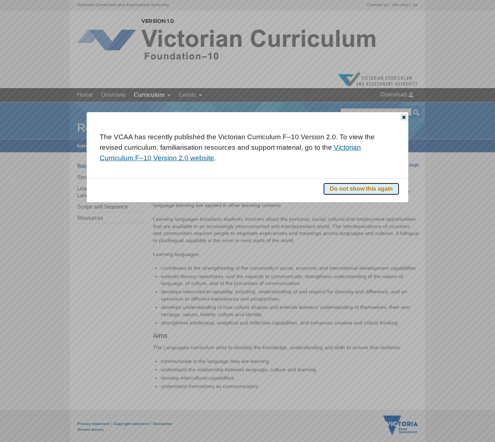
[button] (403, 117)
